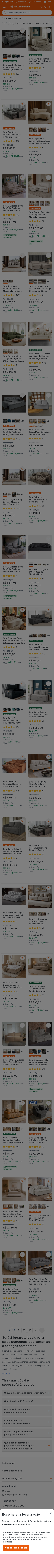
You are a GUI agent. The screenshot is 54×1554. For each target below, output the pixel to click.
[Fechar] (51, 1513)
